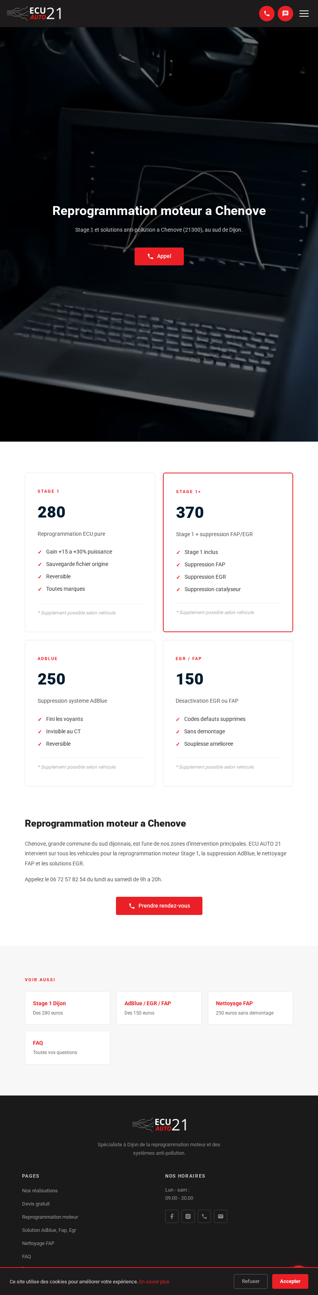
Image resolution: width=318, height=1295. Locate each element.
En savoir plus (154, 1282)
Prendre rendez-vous (164, 906)
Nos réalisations (40, 1191)
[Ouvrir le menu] (304, 13)
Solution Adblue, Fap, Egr (49, 1230)
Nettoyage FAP (38, 1243)
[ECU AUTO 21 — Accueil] (33, 13)
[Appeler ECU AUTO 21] (204, 1216)
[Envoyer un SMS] (285, 13)
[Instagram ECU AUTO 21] (188, 1216)
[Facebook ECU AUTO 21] (171, 1216)
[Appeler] (267, 13)
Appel (164, 256)
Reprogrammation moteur (50, 1217)
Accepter (290, 1281)
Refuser (250, 1281)
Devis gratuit (36, 1204)
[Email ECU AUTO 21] (220, 1216)
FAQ (26, 1256)
